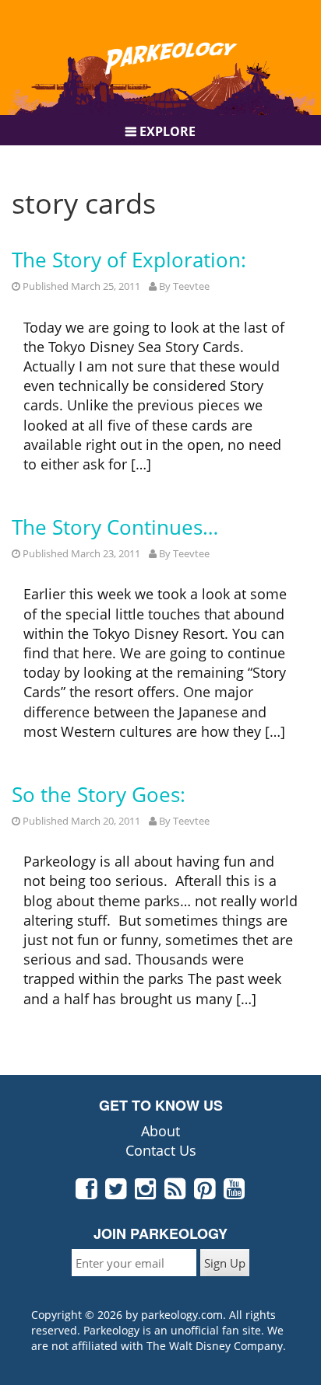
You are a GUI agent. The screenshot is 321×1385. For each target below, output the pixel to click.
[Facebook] (87, 1192)
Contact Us (160, 1150)
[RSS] (176, 1192)
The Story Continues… (115, 527)
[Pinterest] (205, 1192)
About (160, 1131)
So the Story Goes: (98, 794)
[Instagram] (146, 1192)
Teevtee (191, 286)
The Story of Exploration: (129, 260)
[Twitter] (116, 1192)
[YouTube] (235, 1192)
